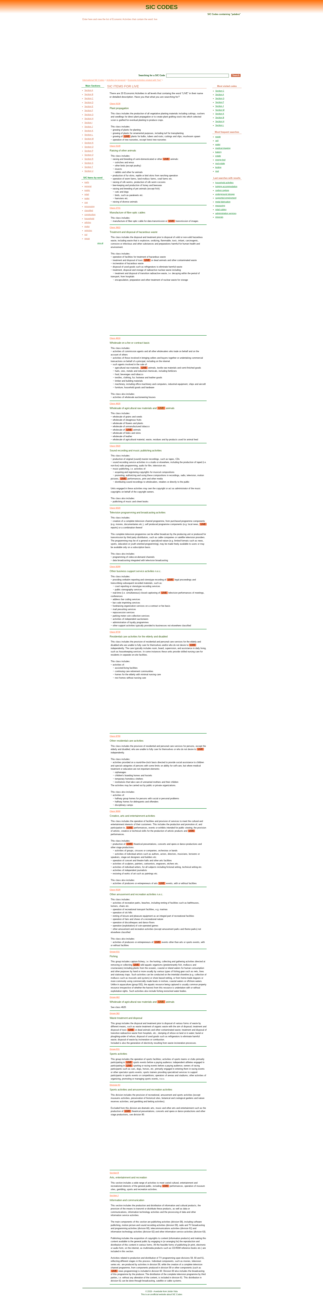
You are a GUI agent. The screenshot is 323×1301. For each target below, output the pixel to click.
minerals (219, 217)
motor (87, 226)
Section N (88, 143)
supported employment (225, 198)
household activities (224, 182)
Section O (88, 147)
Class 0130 (115, 104)
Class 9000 (115, 811)
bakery (218, 152)
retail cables (220, 209)
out (85, 234)
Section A (88, 90)
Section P (88, 151)
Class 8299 (115, 566)
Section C (88, 98)
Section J (114, 1195)
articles (87, 222)
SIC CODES (162, 7)
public (87, 190)
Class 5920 (115, 446)
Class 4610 (115, 338)
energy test (220, 160)
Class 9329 (115, 890)
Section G (88, 114)
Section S (88, 163)
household (89, 218)
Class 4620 (115, 403)
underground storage (225, 194)
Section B (88, 94)
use (86, 202)
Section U (88, 171)
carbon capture (222, 190)
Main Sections (92, 86)
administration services (225, 213)
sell (217, 140)
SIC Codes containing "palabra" (224, 14)
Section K (88, 131)
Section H (88, 118)
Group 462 (115, 997)
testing (218, 167)
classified (88, 210)
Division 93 (115, 1085)
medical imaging (222, 148)
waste (218, 137)
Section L (88, 135)
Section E (88, 106)
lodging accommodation (226, 186)
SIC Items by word (92, 177)
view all (100, 243)
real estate (220, 163)
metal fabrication (222, 202)
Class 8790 (115, 736)
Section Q (88, 155)
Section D (88, 102)
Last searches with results (226, 178)
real (217, 171)
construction (90, 214)
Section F (88, 110)
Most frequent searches (227, 132)
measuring (220, 206)
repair (87, 238)
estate (218, 156)
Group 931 (115, 1049)
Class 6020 (115, 508)
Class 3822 (115, 227)
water (86, 198)
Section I (88, 122)
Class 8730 (115, 632)
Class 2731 (115, 208)
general (88, 186)
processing (89, 206)
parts (86, 182)
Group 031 (115, 952)
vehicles (88, 230)
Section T (88, 167)
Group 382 (115, 1013)
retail (86, 194)
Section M (89, 139)
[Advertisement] (161, 46)
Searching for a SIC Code (151, 75)
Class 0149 (115, 146)
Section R (114, 1173)
